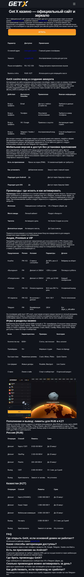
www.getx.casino (17, 21)
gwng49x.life (42, 21)
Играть (42, 32)
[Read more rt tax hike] (25, 4)
